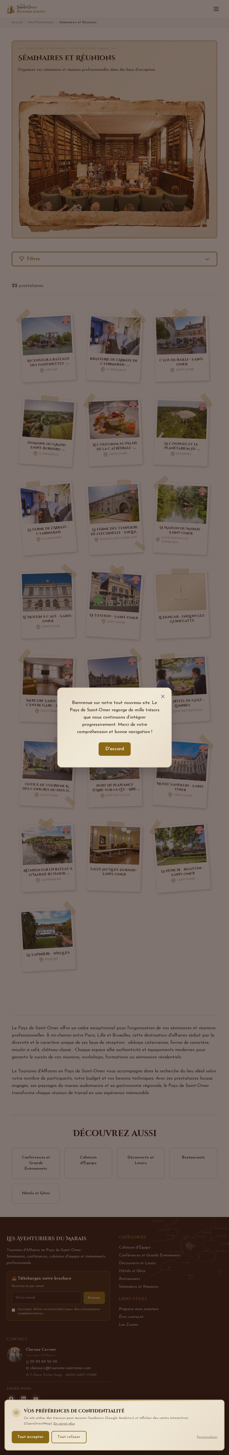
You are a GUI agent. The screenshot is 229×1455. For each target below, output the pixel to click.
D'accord (114, 749)
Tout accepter (30, 1437)
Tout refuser (69, 1437)
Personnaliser (207, 1437)
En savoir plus (64, 1423)
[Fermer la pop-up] (163, 696)
